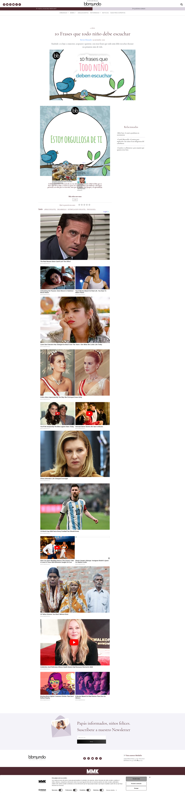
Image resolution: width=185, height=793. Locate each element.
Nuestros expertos (117, 12)
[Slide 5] (92, 164)
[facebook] (4, 4)
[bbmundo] (92, 4)
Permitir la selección (136, 783)
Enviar (91, 743)
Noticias (105, 12)
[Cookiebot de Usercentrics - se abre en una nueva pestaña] (42, 790)
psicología (91, 211)
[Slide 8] (97, 164)
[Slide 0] (51, 164)
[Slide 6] (94, 164)
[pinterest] (19, 4)
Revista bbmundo (86, 40)
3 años (92, 28)
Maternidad (95, 12)
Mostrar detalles (110, 790)
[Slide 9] (98, 164)
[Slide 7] (95, 164)
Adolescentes (83, 12)
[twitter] (7, 4)
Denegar (136, 788)
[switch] (75, 790)
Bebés (72, 12)
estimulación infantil (77, 211)
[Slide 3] (89, 164)
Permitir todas (136, 778)
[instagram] (10, 4)
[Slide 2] (88, 164)
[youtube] (13, 4)
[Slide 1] (86, 164)
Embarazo (64, 12)
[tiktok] (16, 4)
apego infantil (50, 211)
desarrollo (61, 211)
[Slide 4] (91, 164)
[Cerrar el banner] (149, 777)
